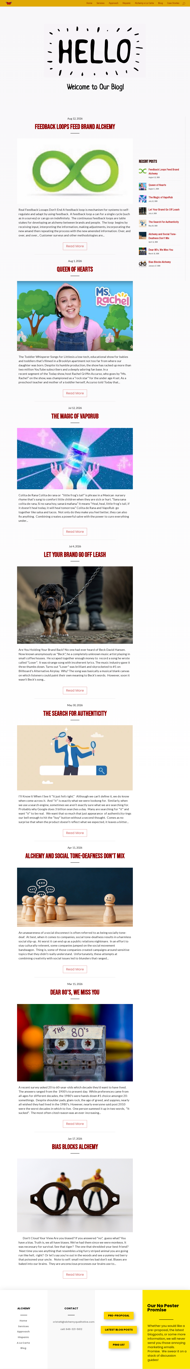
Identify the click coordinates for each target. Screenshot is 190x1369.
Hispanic (127, 3)
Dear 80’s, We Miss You (74, 992)
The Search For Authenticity (75, 714)
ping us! (119, 1345)
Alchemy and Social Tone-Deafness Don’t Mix (75, 856)
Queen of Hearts (75, 269)
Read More (75, 246)
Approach (113, 3)
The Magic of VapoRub (75, 416)
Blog (160, 3)
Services (100, 3)
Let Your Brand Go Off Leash (75, 555)
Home (89, 3)
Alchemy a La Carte (144, 3)
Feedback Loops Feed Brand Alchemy (75, 127)
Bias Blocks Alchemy (75, 1147)
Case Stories (173, 3)
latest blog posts (119, 1329)
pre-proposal (118, 1315)
